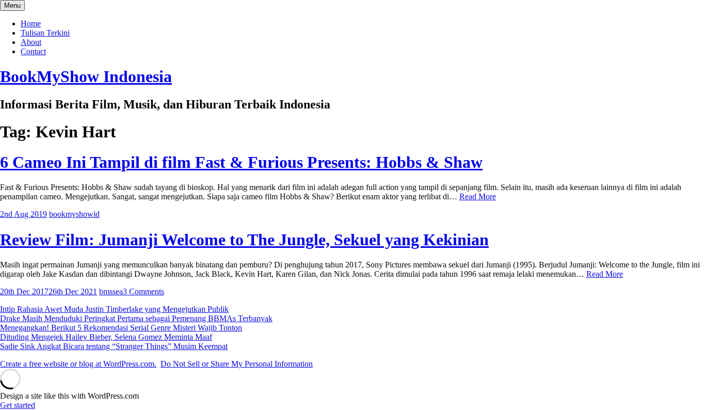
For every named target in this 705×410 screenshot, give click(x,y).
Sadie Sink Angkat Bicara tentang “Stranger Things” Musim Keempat (114, 346)
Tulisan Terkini (45, 32)
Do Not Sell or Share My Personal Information (237, 363)
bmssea (111, 291)
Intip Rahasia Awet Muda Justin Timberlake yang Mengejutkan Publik (114, 309)
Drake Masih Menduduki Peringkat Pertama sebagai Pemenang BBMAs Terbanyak (136, 318)
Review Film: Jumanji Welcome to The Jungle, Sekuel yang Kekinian (244, 239)
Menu (12, 5)
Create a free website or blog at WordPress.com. (78, 363)
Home (31, 23)
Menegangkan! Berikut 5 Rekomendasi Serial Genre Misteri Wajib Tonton (121, 327)
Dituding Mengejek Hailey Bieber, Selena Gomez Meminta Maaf (106, 337)
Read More (477, 196)
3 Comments (143, 291)
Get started (17, 405)
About (31, 42)
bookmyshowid (74, 214)
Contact (33, 51)
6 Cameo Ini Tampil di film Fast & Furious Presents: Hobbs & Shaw (241, 162)
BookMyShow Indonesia (86, 76)
